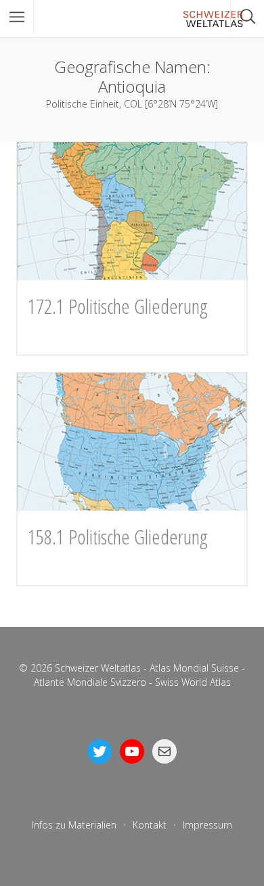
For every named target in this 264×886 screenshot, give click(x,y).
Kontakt (150, 824)
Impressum (207, 824)
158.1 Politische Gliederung (118, 537)
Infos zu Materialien (74, 824)
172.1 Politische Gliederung (118, 306)
